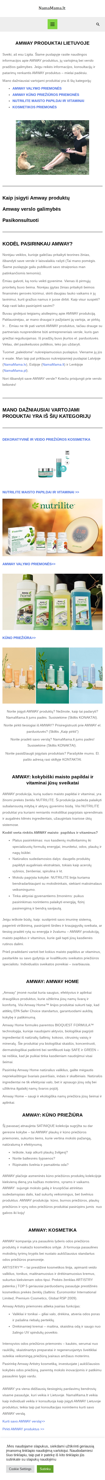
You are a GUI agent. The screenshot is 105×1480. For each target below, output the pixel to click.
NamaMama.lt (53, 364)
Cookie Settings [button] (20, 1469)
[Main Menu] (53, 24)
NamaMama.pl (15, 370)
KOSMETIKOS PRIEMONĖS (34, 107)
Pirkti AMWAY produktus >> (23, 1429)
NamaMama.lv (15, 364)
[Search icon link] (98, 24)
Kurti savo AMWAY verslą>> (24, 1421)
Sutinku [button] (45, 1469)
